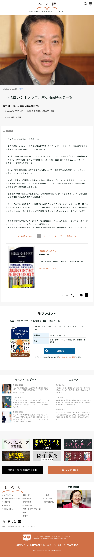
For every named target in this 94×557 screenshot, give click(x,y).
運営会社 (7, 502)
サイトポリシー (9, 495)
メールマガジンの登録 (67, 357)
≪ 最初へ (22, 236)
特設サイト (27, 516)
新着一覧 (26, 495)
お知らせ (7, 505)
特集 (24, 512)
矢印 (89, 423)
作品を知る (27, 502)
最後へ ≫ (71, 236)
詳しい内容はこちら (48, 268)
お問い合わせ (8, 509)
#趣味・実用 (16, 117)
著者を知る (27, 499)
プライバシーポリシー (12, 499)
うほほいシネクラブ (48, 251)
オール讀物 (48, 499)
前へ (31, 236)
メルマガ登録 (69, 470)
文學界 (46, 495)
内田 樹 (6, 106)
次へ (62, 236)
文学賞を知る (28, 505)
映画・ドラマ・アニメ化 (32, 509)
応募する (54, 351)
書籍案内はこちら (23, 469)
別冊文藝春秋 (49, 502)
